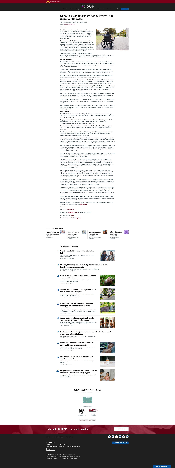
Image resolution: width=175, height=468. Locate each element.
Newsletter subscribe (120, 442)
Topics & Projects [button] (76, 9)
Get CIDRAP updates (161, 466)
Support (124, 9)
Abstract (79, 200)
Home (48, 437)
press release (70, 209)
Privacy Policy (74, 458)
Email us (50, 449)
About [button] (109, 9)
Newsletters (100, 9)
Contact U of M (65, 458)
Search (117, 9)
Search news (70, 437)
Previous (60, 228)
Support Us (121, 429)
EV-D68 (72, 215)
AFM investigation (76, 218)
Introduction (83, 204)
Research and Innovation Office (53, 458)
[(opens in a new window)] (54, 2)
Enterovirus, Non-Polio (69, 24)
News (65, 9)
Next (62, 228)
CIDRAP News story (73, 212)
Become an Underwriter (87, 420)
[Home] (87, 5)
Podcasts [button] (89, 9)
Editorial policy (58, 437)
